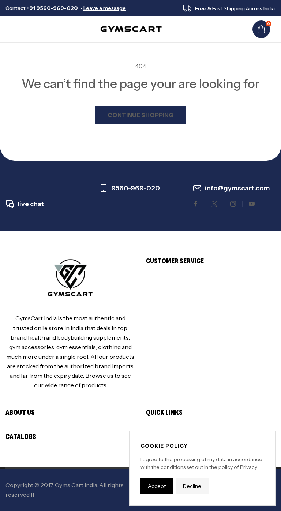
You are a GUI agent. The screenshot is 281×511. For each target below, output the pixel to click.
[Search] (23, 29)
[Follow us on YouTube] (252, 204)
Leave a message (104, 8)
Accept (157, 486)
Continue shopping (140, 115)
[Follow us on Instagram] (233, 204)
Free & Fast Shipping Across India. (235, 8)
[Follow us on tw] (214, 204)
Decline (192, 486)
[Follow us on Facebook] (196, 204)
